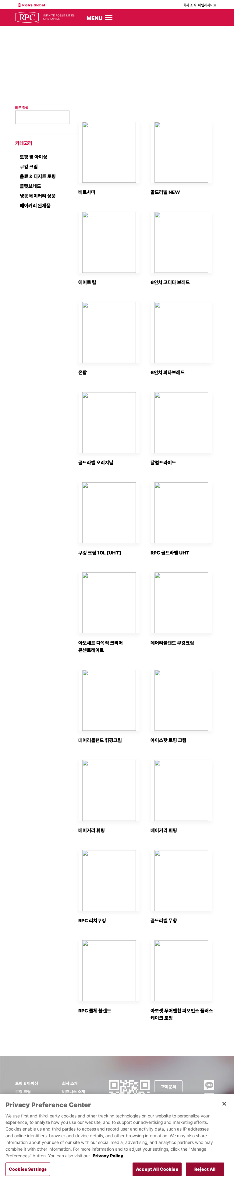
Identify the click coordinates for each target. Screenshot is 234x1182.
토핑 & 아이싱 (26, 1083)
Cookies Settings (28, 1169)
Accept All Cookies (157, 1169)
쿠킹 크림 (23, 1091)
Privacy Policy (108, 1155)
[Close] (224, 1103)
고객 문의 (168, 1086)
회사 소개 (70, 1083)
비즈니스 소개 (73, 1091)
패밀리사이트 (207, 5)
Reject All (204, 1169)
